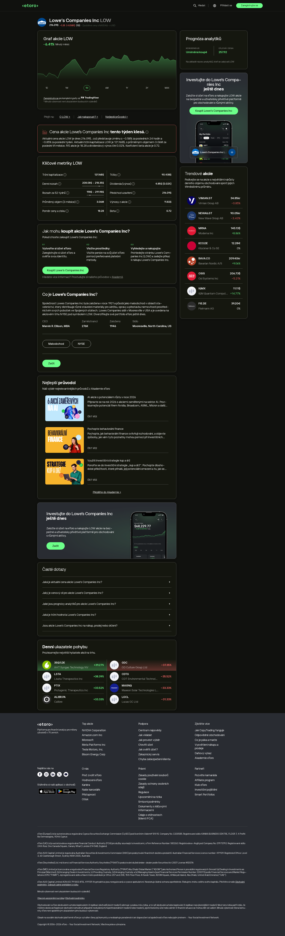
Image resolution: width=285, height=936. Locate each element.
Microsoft (88, 740)
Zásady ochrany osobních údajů (153, 785)
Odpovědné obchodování (209, 735)
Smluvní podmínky (149, 801)
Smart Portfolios (205, 794)
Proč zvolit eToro (92, 775)
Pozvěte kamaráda (206, 775)
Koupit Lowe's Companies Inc (213, 110)
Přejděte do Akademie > (107, 492)
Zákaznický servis (148, 754)
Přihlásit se (226, 5)
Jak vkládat (145, 735)
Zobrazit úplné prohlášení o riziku (63, 885)
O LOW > (65, 116)
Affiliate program (205, 780)
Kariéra (86, 784)
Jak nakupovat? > (87, 116)
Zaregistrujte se (249, 5)
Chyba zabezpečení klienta (154, 759)
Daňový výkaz (203, 753)
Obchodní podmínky (75, 898)
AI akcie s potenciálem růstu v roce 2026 (111, 397)
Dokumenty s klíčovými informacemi (152, 808)
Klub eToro (201, 784)
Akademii (117, 277)
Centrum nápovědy (150, 730)
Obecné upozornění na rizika (50, 898)
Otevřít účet (145, 744)
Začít (51, 363)
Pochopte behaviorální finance (105, 428)
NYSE (81, 343)
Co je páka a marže (206, 740)
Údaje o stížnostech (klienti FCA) (150, 816)
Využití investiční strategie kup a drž (108, 460)
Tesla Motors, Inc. (92, 749)
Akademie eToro (204, 758)
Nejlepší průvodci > (116, 116)
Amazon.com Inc (92, 735)
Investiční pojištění (206, 789)
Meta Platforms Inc (93, 744)
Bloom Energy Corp (93, 754)
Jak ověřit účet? (148, 749)
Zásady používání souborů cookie (153, 777)
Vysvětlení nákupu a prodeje (206, 746)
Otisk (85, 799)
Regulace (143, 792)
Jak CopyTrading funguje (209, 730)
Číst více (92, 416)
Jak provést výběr (149, 740)
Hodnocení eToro (92, 780)
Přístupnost (89, 794)
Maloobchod (56, 343)
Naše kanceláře (91, 789)
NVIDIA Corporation (94, 730)
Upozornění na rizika (150, 796)
